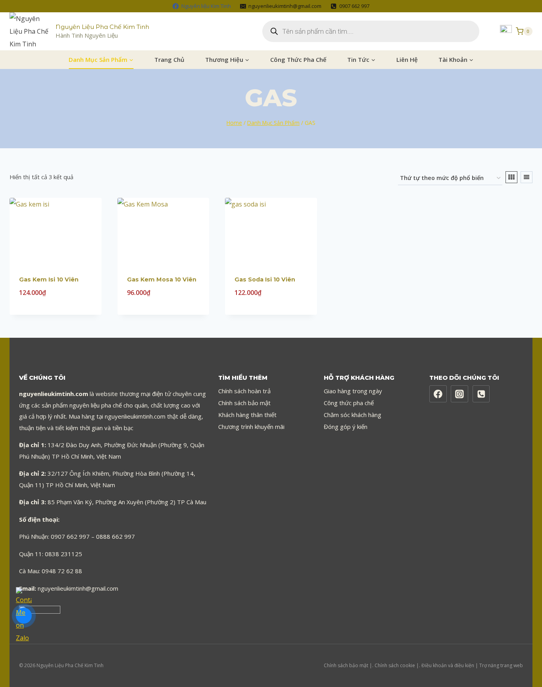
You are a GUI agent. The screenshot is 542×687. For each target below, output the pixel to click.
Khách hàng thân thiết (247, 415)
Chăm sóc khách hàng (352, 415)
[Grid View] (511, 177)
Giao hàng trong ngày (353, 391)
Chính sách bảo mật (244, 403)
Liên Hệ (407, 59)
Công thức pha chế (349, 403)
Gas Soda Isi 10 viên (264, 279)
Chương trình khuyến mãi (251, 427)
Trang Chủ (169, 59)
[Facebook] (438, 394)
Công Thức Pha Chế (298, 59)
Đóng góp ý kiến (345, 427)
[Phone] (481, 394)
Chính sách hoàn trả (244, 391)
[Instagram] (459, 394)
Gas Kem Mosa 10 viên (161, 279)
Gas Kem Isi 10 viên (49, 279)
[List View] (526, 177)
